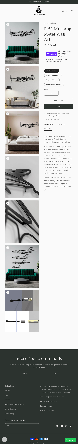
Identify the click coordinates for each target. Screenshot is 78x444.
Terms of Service (10, 409)
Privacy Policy (9, 414)
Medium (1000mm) (53, 75)
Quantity (46, 89)
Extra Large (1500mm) (54, 84)
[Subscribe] (55, 373)
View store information (53, 119)
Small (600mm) (51, 71)
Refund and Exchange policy (14, 404)
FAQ (6, 395)
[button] (6, 11)
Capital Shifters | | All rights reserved (41, 443)
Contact (7, 400)
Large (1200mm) (51, 80)
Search (7, 391)
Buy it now (58, 106)
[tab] (49, 124)
